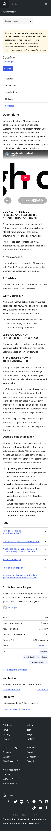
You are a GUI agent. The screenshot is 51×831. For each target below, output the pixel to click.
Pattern (30, 739)
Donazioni (33, 756)
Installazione (11, 92)
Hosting (6, 734)
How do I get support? (14, 568)
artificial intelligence (31, 657)
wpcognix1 (10, 61)
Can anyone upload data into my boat (21, 541)
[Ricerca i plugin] (30, 21)
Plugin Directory (9, 12)
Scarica (7, 69)
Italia (11, 795)
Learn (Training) (10, 747)
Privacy (6, 739)
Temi (29, 730)
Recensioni (10, 85)
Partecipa (31, 747)
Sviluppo (9, 99)
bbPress (8, 779)
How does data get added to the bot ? (12, 532)
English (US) (43, 646)
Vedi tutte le (42, 689)
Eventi (30, 752)
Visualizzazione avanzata (15, 669)
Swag (31, 761)
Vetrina (30, 725)
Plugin (29, 734)
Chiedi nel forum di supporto (16, 709)
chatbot (44, 657)
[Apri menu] (47, 4)
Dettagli (9, 78)
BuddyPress (10, 783)
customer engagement (38, 662)
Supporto (9, 105)
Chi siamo (7, 725)
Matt (6, 774)
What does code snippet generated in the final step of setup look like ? (20, 550)
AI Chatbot (43, 652)
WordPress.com (11, 769)
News (5, 730)
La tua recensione (11, 689)
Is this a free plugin (12, 559)
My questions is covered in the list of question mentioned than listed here (20, 576)
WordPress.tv (10, 761)
